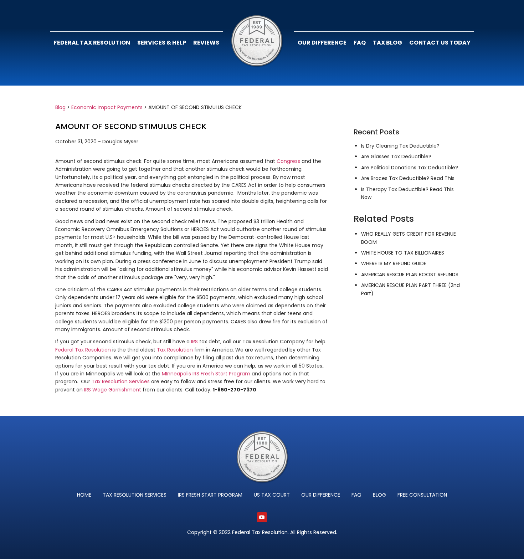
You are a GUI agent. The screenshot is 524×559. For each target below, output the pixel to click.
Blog (60, 107)
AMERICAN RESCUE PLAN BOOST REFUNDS (409, 274)
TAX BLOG (387, 43)
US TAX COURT (272, 494)
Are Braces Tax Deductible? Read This (407, 178)
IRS (194, 341)
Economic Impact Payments (107, 107)
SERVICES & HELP (161, 43)
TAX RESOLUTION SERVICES (134, 494)
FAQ (360, 43)
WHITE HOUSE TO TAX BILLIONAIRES (402, 252)
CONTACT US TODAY (440, 43)
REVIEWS (206, 43)
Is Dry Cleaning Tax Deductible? (400, 145)
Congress (288, 161)
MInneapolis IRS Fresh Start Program (206, 373)
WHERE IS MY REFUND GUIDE (393, 263)
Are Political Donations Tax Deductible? (409, 167)
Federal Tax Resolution (83, 349)
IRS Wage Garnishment (112, 389)
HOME (84, 494)
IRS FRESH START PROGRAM (210, 494)
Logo (258, 42)
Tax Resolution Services (121, 381)
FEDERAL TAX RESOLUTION (92, 43)
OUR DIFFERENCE (322, 43)
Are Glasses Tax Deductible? (396, 156)
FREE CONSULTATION (422, 494)
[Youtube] (262, 517)
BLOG (379, 494)
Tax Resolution (175, 349)
